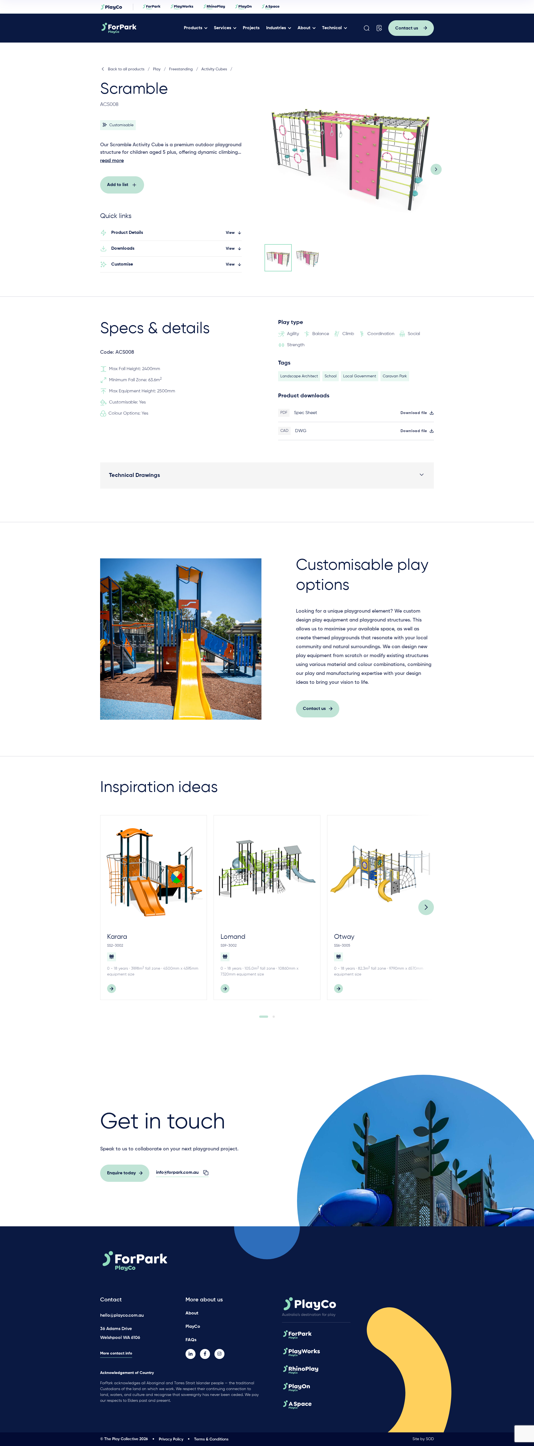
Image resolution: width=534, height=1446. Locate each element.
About (304, 28)
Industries (276, 28)
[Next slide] (436, 169)
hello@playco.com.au (122, 1315)
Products (193, 28)
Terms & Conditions (211, 1439)
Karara (117, 937)
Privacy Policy (171, 1439)
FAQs (191, 1340)
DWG (300, 431)
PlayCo (193, 1326)
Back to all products (126, 69)
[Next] (426, 907)
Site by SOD (423, 1439)
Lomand (233, 937)
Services (222, 28)
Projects (251, 28)
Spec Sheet (305, 413)
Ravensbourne (469, 937)
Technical (332, 28)
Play (156, 69)
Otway (344, 937)
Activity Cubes (214, 69)
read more (112, 160)
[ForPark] (140, 28)
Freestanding (181, 69)
